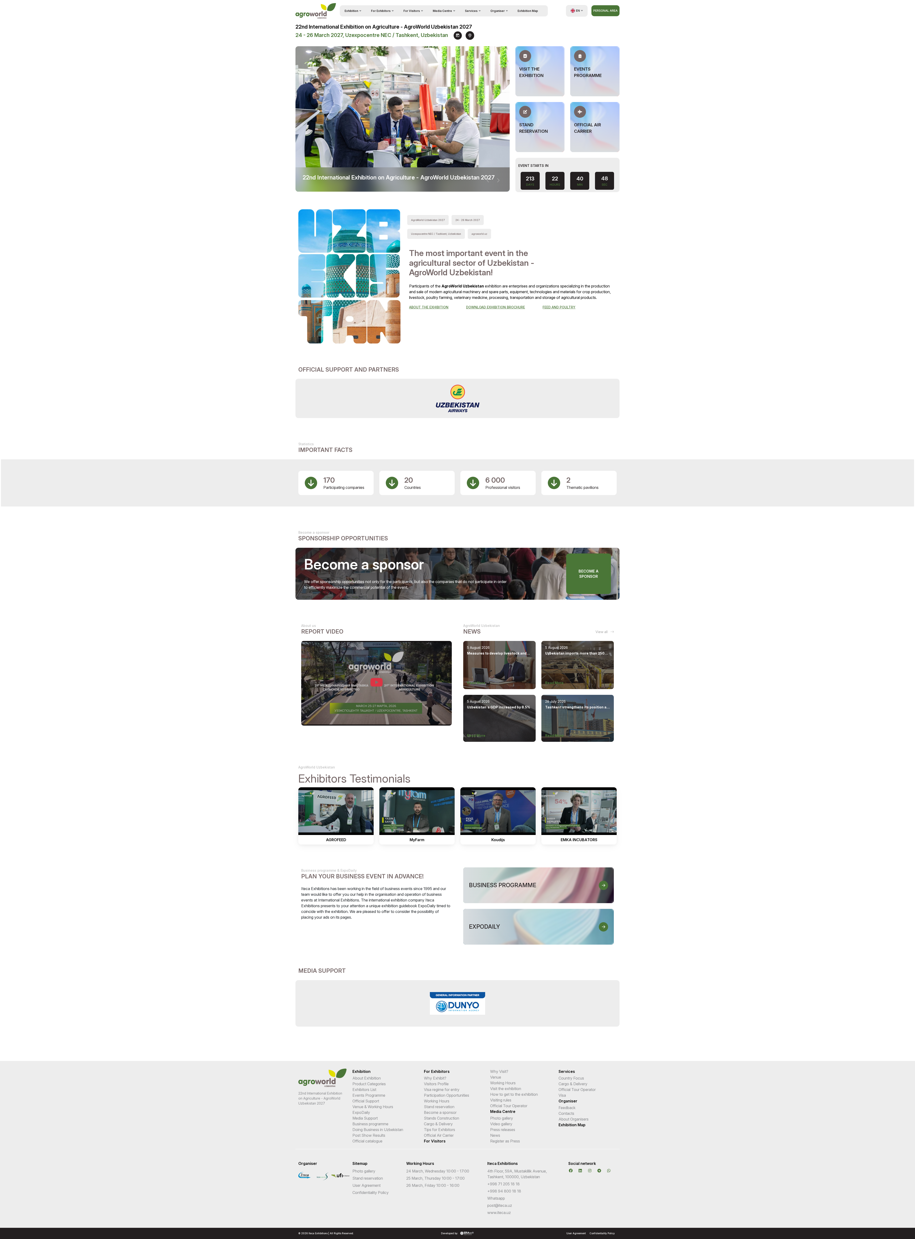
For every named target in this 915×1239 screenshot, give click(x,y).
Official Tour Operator (508, 1105)
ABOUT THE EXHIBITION (428, 307)
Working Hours (436, 1101)
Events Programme (368, 1095)
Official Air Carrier (439, 1135)
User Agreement (366, 1185)
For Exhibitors (437, 1071)
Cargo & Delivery (438, 1123)
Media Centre (502, 1111)
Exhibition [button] (351, 11)
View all (602, 632)
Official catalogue (367, 1141)
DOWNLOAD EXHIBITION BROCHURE (495, 307)
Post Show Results (368, 1135)
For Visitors (435, 1141)
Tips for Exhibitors (439, 1129)
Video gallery (501, 1123)
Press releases (502, 1129)
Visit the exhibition (505, 1088)
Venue (495, 1077)
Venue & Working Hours (372, 1106)
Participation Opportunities (446, 1095)
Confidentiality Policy (370, 1192)
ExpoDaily (361, 1112)
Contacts (566, 1113)
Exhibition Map (528, 11)
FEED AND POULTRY (559, 307)
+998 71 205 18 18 (503, 1184)
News (495, 1135)
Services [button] (471, 11)
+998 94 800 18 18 (504, 1191)
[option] (457, 398)
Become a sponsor (589, 574)
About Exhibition (366, 1078)
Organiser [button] (497, 11)
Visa (562, 1095)
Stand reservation (439, 1106)
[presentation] (488, 180)
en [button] (578, 10)
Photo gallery (501, 1118)
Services (567, 1071)
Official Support (365, 1101)
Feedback (567, 1107)
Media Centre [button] (442, 11)
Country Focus (571, 1078)
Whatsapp (496, 1198)
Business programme (370, 1123)
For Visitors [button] (411, 11)
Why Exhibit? (435, 1078)
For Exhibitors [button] (381, 11)
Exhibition (361, 1071)
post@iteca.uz (499, 1205)
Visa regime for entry (441, 1089)
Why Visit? (499, 1071)
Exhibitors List (364, 1089)
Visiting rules (500, 1100)
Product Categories (369, 1083)
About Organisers (574, 1119)
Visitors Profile (436, 1083)
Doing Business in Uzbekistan (377, 1129)
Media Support (365, 1118)
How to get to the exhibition (514, 1094)
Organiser (568, 1101)
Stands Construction (441, 1118)
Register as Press (505, 1141)
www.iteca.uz (499, 1212)
